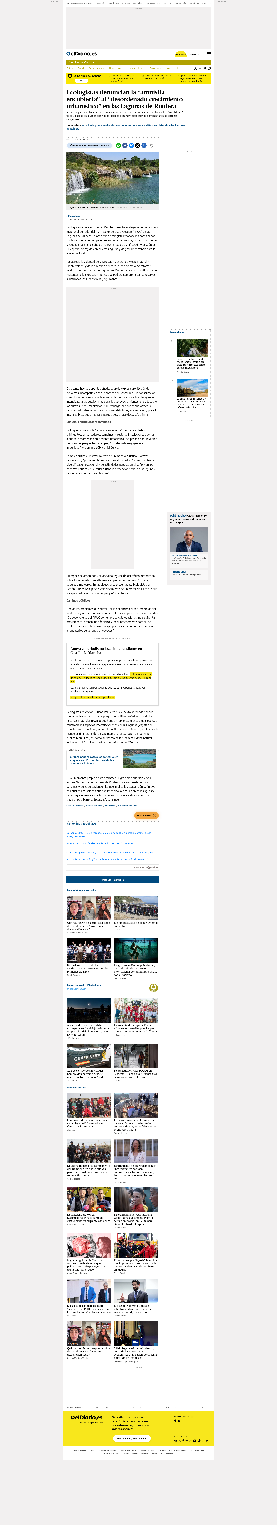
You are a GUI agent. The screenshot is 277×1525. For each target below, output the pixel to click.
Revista (135, 1454)
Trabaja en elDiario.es (107, 1450)
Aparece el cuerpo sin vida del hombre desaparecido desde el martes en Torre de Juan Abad (85, 1074)
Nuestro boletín (174, 68)
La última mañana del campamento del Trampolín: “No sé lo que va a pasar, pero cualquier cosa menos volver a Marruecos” (88, 1170)
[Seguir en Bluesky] (175, 1440)
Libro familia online (133, 1408)
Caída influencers (194, 3)
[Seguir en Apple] (179, 1420)
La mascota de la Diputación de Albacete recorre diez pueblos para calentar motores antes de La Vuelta (135, 1028)
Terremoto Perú (207, 3)
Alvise (158, 3)
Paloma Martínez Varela (77, 932)
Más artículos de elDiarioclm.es (84, 985)
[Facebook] (200, 68)
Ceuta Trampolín (99, 3)
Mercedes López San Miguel (126, 1361)
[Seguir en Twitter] (179, 1440)
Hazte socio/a (180, 54)
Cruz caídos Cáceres (181, 3)
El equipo (92, 1450)
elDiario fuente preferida (118, 1408)
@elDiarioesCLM (77, 989)
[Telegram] (204, 68)
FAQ (190, 1450)
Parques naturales (94, 805)
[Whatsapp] (118, 145)
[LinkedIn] (144, 145)
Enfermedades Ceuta (112, 3)
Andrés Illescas (120, 1133)
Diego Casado (120, 1273)
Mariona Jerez (120, 978)
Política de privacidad (177, 1450)
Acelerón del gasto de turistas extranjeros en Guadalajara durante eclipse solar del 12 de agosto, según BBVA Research (88, 1029)
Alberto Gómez (183, 372)
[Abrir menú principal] (209, 53)
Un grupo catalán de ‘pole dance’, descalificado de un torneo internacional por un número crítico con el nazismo (135, 970)
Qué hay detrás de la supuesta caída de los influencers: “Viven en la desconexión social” (88, 926)
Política (69, 68)
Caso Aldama (88, 3)
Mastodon (169, 1454)
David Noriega (120, 1182)
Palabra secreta (188, 1408)
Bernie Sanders (73, 975)
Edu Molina (181, 411)
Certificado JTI (156, 1454)
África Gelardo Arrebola (77, 1273)
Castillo (106, 1408)
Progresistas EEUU (168, 3)
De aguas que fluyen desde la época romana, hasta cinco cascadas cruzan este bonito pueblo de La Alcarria (191, 363)
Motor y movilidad (207, 1408)
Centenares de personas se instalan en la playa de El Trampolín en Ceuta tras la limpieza (87, 1123)
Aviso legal (161, 1450)
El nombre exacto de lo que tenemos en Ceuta (136, 924)
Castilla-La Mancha (81, 62)
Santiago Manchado (75, 1224)
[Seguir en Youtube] (195, 1440)
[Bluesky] (131, 145)
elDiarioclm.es (73, 216)
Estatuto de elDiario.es (128, 1450)
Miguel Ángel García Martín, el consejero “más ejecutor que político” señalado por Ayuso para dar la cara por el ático (87, 1264)
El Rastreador (120, 1227)
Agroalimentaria (96, 68)
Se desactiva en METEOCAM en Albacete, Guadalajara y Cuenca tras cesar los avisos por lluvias (135, 1074)
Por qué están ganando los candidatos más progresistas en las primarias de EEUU (87, 968)
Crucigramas (86, 1408)
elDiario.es (71, 1130)
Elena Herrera (120, 1315)
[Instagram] (209, 68)
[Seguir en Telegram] (186, 1440)
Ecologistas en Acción (127, 805)
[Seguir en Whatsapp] (203, 1440)
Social (81, 68)
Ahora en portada (77, 1087)
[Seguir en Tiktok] (199, 1440)
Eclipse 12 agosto (97, 1408)
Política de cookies (111, 1454)
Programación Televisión (148, 1408)
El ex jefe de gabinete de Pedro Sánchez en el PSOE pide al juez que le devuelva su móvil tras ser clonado (89, 1309)
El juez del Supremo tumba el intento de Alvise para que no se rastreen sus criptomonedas (133, 1309)
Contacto (125, 1454)
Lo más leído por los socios (81, 890)
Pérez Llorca (151, 3)
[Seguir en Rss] (207, 1440)
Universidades (116, 68)
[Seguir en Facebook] (183, 1440)
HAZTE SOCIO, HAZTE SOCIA (131, 1438)
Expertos (197, 1408)
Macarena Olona (126, 3)
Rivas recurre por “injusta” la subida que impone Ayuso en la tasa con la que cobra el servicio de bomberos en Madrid (135, 1264)
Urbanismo (110, 805)
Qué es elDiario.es (79, 1450)
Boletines (144, 1454)
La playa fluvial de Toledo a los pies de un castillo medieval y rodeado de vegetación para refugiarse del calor (192, 403)
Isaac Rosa (118, 929)
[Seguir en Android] (175, 1420)
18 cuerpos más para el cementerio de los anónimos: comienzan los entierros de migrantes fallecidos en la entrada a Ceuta (135, 1124)
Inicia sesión (194, 54)
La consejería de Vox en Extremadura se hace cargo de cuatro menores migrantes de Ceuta (88, 1218)
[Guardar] (150, 145)
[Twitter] (195, 68)
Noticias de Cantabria (175, 1408)
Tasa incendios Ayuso (139, 3)
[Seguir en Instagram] (190, 1440)
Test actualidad (162, 1408)
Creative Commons (147, 1450)
